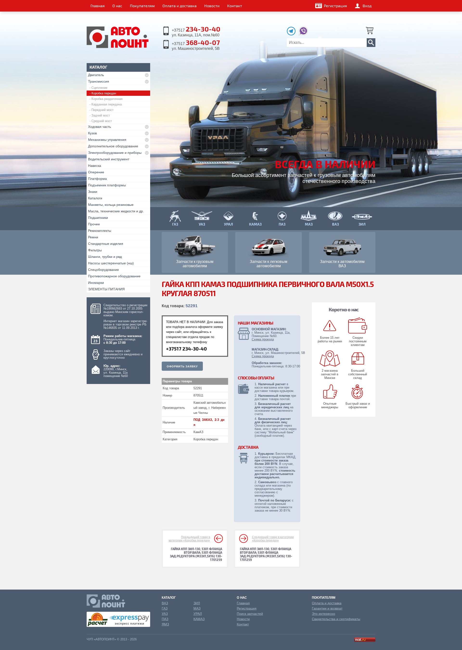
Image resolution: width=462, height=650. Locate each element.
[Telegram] (292, 34)
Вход (367, 5)
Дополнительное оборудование (113, 146)
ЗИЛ (196, 603)
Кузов (92, 133)
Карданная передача (106, 104)
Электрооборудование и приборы (114, 153)
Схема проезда (263, 339)
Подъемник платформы (107, 185)
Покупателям (142, 5)
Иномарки (96, 283)
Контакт (234, 5)
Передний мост (102, 110)
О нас (117, 5)
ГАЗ (164, 608)
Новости (211, 5)
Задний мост (100, 115)
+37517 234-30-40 (186, 348)
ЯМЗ (165, 624)
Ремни (93, 237)
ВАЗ (165, 603)
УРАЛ (197, 614)
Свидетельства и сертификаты (336, 619)
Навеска (94, 166)
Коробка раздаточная (106, 99)
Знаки (92, 192)
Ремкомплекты (99, 231)
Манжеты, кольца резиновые (111, 205)
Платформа (97, 179)
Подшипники (98, 218)
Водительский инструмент (108, 159)
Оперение (96, 172)
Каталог (169, 597)
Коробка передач (103, 93)
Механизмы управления (107, 140)
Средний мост (101, 121)
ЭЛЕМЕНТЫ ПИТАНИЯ (106, 289)
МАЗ (196, 608)
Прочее (94, 224)
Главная (97, 5)
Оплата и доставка (179, 5)
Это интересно (323, 614)
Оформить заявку (182, 366)
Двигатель (96, 75)
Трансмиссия (98, 81)
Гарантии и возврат (327, 608)
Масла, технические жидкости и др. (116, 211)
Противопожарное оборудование (114, 276)
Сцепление (99, 88)
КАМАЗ (199, 619)
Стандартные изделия (105, 244)
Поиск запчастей (250, 614)
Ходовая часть (99, 127)
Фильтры (95, 250)
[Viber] (303, 34)
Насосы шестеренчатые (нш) (111, 263)
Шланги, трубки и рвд (105, 257)
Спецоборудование (103, 270)
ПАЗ (165, 619)
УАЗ (165, 614)
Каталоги (95, 198)
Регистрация (335, 5)
